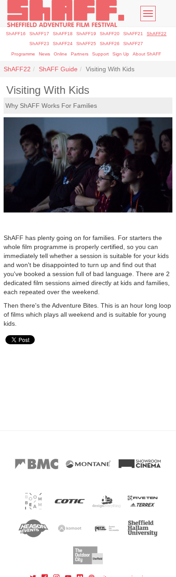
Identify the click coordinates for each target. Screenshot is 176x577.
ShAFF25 (86, 43)
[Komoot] (70, 528)
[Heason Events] (34, 528)
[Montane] (88, 464)
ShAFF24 (63, 43)
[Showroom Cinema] (139, 464)
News (44, 53)
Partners (79, 53)
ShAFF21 (133, 33)
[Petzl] (106, 528)
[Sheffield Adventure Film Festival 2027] (65, 13)
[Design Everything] (106, 501)
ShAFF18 (63, 33)
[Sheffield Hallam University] (143, 528)
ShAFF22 (157, 33)
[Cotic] (70, 501)
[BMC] (36, 464)
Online (60, 53)
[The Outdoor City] (88, 555)
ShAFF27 (133, 43)
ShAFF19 (86, 33)
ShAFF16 (16, 33)
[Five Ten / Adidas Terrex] (143, 501)
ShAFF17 (39, 33)
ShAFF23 (39, 43)
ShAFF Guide (58, 69)
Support (100, 53)
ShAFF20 (110, 33)
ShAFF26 (110, 43)
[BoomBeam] (34, 501)
